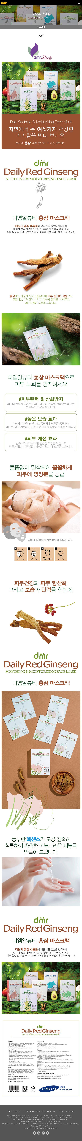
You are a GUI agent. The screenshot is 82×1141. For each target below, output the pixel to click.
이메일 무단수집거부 (48, 1111)
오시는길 (72, 1111)
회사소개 (18, 1111)
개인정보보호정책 (31, 1111)
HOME (9, 1111)
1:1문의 (61, 1111)
